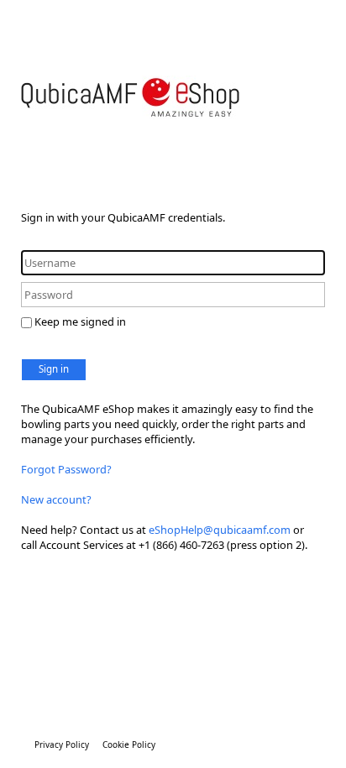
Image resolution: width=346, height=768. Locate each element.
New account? (56, 499)
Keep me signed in (80, 321)
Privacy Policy (61, 744)
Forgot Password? (66, 469)
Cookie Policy (128, 744)
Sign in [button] (54, 369)
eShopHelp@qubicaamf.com (220, 529)
